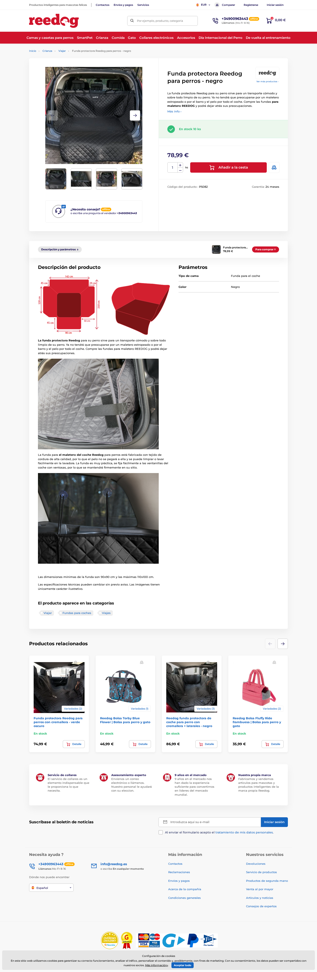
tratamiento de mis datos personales (244, 832)
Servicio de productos (261, 872)
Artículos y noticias (259, 897)
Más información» (156, 965)
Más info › (174, 111)
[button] (135, 115)
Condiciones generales (184, 897)
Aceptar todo (182, 965)
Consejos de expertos (261, 906)
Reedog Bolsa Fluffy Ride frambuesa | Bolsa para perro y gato (257, 722)
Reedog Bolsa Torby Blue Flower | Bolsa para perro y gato (125, 720)
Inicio (32, 50)
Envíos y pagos (123, 4)
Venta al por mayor (259, 889)
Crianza (47, 50)
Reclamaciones (179, 872)
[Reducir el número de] (180, 170)
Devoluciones (255, 863)
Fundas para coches (77, 613)
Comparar (228, 4)
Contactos (102, 4)
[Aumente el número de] (180, 165)
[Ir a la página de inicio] (54, 21)
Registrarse (251, 4)
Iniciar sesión (275, 4)
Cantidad (173, 168)
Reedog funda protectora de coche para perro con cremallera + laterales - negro (189, 722)
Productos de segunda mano (267, 880)
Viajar (62, 50)
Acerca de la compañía (184, 889)
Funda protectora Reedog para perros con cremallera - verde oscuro (58, 722)
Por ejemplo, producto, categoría (160, 20)
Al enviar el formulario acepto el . (219, 832)
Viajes (106, 613)
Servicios (143, 4)
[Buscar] (132, 21)
